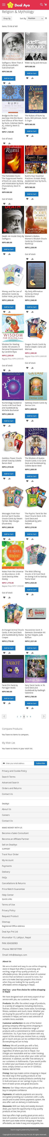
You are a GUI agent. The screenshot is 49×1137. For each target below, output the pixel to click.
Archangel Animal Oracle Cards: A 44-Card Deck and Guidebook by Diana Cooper (13, 634)
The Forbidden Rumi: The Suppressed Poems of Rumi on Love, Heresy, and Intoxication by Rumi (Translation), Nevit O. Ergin (13, 182)
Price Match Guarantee (13, 889)
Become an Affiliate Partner (15, 839)
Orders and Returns (12, 788)
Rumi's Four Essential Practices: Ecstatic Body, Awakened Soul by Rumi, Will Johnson (35, 180)
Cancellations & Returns (14, 883)
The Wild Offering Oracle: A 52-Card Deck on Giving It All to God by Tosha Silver (36, 575)
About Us (6, 809)
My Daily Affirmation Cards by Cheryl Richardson (34, 294)
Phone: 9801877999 (12, 949)
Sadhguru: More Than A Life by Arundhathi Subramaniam (12, 65)
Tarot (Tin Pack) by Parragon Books (10, 686)
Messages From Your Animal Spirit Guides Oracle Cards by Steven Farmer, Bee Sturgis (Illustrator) (12, 518)
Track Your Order (10, 854)
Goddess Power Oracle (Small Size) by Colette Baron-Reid (12, 460)
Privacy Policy (8, 910)
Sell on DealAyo (9, 844)
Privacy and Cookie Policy (14, 771)
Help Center (8, 894)
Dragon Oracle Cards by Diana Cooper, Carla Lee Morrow (35, 346)
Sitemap (6, 921)
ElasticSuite (34, 1130)
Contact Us (7, 794)
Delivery (6, 871)
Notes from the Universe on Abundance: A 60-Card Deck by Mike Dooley (12, 575)
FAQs (4, 877)
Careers (6, 815)
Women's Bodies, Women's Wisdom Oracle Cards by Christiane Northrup (36, 240)
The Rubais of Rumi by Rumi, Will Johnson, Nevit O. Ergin (36, 118)
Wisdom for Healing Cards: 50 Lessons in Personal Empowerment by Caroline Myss (12, 348)
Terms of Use (8, 904)
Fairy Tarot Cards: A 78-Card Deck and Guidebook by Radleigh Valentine (35, 689)
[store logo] (18, 5)
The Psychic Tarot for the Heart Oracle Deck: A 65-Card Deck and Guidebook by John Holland (36, 518)
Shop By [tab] (6, 18)
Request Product (10, 916)
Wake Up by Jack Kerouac (36, 62)
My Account (7, 860)
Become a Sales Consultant (15, 833)
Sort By (23, 18)
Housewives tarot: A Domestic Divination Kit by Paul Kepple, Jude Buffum (35, 634)
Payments (7, 866)
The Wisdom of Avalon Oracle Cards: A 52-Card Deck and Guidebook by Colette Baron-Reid (35, 462)
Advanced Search (10, 782)
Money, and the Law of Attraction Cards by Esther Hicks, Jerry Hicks (12, 294)
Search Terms (8, 776)
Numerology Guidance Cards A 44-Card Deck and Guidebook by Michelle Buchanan (12, 406)
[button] (4, 83)
